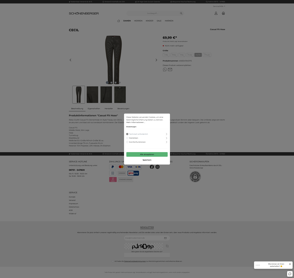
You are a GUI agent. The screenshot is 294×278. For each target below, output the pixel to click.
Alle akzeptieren (147, 154)
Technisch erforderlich (138, 134)
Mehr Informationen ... (135, 122)
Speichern (147, 160)
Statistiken (133, 138)
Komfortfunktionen (137, 142)
